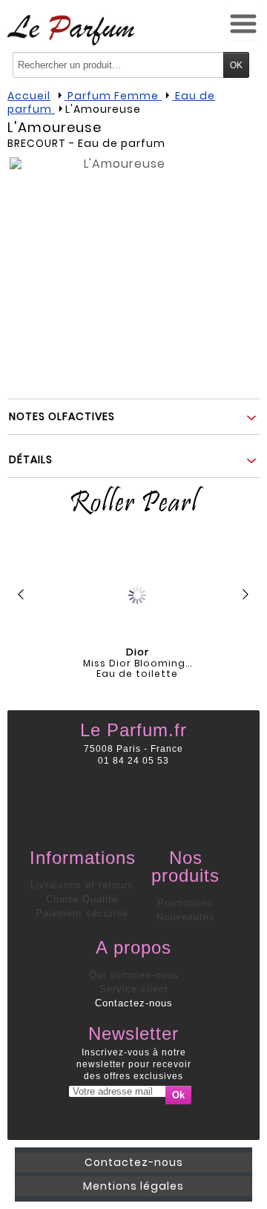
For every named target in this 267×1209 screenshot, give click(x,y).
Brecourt (36, 143)
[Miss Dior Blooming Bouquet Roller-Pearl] (137, 591)
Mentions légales (133, 1186)
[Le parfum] (70, 29)
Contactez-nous (134, 1003)
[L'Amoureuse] (118, 266)
